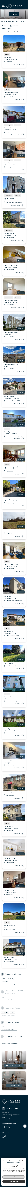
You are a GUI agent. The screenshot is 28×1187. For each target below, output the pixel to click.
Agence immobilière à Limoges (10, 21)
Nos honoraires (5, 1146)
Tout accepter (14, 1181)
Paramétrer (13, 1177)
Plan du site (4, 1154)
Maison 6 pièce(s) (10, 891)
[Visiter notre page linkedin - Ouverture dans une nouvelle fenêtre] (9, 1127)
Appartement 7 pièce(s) (11, 565)
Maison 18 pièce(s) (9, 926)
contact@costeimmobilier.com (11, 1114)
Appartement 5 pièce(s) (11, 93)
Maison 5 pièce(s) (10, 58)
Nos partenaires (6, 1150)
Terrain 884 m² (8, 663)
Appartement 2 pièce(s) (11, 266)
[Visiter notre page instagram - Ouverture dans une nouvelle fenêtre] (4, 1127)
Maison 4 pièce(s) (10, 128)
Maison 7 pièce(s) (10, 500)
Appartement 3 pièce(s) (11, 333)
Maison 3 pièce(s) (10, 164)
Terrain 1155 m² (8, 531)
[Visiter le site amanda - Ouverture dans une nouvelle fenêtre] (5, 1137)
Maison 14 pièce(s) (10, 859)
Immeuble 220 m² (9, 762)
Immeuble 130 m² (9, 793)
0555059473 (5, 1112)
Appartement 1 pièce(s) (11, 365)
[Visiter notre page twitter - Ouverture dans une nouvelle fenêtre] (6, 1127)
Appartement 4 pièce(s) (11, 468)
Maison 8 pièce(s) (10, 958)
